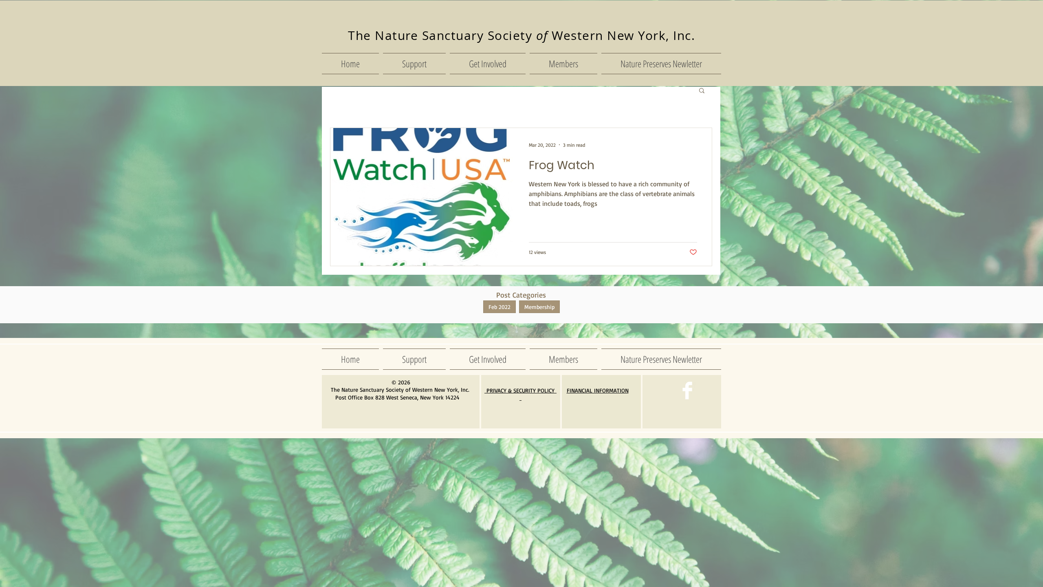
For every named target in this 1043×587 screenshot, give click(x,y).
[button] (702, 91)
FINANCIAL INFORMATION (598, 390)
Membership (539, 306)
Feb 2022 (499, 306)
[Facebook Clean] (687, 390)
